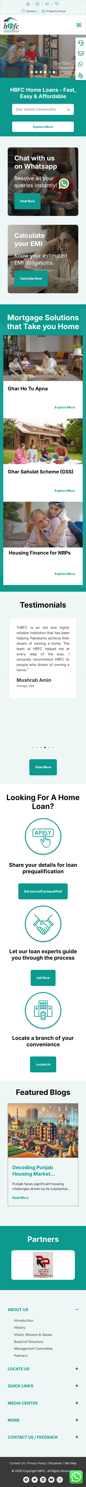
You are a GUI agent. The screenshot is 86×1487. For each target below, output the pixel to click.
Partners (21, 1356)
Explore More (43, 127)
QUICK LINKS (20, 1386)
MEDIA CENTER (23, 1403)
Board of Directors (28, 1342)
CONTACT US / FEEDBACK (33, 1437)
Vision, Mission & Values (33, 1335)
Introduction (23, 1320)
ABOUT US (18, 1309)
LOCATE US (19, 1369)
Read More (20, 1197)
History (19, 1327)
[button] (78, 24)
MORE (14, 1420)
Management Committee (33, 1348)
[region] (43, 56)
